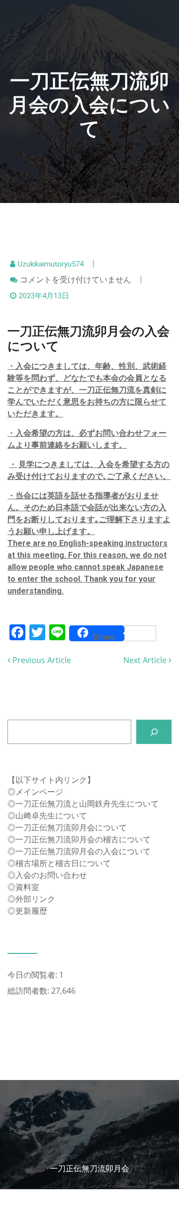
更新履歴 (31, 910)
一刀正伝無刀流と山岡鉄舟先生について (87, 803)
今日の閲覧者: (33, 974)
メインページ (39, 791)
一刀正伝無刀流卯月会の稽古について (83, 839)
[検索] (154, 732)
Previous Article (40, 660)
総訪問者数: (29, 990)
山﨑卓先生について (51, 815)
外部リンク (35, 898)
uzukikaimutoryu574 (51, 264)
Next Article (146, 660)
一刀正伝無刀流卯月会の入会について (83, 851)
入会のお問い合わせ (51, 875)
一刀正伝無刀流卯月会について (71, 827)
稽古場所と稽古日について (63, 863)
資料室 (27, 886)
